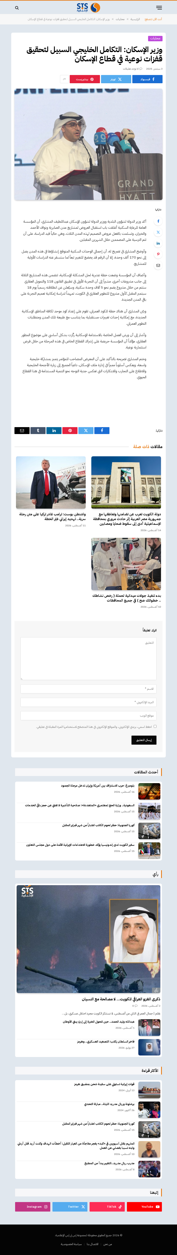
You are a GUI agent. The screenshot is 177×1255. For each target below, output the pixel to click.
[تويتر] (158, 232)
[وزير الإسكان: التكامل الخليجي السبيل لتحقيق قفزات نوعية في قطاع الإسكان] (88, 144)
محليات (155, 38)
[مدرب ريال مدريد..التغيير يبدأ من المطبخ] (149, 1169)
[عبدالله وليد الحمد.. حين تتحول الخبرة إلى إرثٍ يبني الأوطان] (149, 1027)
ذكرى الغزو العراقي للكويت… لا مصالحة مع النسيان (121, 999)
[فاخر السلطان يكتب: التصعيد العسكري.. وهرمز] (149, 1047)
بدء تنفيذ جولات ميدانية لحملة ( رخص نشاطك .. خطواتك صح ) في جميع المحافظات (126, 598)
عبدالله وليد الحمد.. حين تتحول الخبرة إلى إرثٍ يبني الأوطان (98, 1022)
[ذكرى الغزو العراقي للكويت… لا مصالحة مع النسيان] (88, 939)
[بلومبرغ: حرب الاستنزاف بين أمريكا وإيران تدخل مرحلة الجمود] (149, 791)
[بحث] (17, 8)
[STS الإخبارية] (88, 8)
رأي (156, 990)
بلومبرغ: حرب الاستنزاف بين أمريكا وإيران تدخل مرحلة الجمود (97, 786)
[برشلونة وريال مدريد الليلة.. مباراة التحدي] (149, 1110)
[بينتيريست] (158, 254)
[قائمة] (159, 8)
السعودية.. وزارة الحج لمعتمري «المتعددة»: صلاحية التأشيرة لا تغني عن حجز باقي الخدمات (79, 805)
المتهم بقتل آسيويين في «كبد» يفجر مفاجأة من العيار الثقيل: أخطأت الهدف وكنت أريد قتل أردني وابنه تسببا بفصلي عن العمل (75, 1146)
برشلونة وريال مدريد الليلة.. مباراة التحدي (109, 1104)
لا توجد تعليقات (131, 69)
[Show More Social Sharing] (64, 79)
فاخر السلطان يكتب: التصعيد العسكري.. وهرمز (105, 1041)
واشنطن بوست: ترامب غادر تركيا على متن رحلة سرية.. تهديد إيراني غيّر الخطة (52, 517)
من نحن (107, 1244)
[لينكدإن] (158, 243)
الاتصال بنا (92, 1244)
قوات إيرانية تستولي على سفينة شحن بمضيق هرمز (104, 1084)
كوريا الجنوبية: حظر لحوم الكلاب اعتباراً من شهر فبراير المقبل (98, 825)
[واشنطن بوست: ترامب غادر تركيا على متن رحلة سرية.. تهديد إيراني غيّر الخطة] (51, 482)
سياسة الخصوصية (71, 1244)
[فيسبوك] (158, 221)
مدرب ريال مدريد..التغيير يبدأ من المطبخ (109, 1163)
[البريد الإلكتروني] (158, 265)
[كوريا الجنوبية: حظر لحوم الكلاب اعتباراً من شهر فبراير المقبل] (149, 831)
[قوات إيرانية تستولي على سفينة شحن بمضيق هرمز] (149, 1090)
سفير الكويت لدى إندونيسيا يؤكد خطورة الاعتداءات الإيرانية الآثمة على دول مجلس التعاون (80, 845)
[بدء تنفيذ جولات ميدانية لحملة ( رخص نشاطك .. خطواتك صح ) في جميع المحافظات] (126, 564)
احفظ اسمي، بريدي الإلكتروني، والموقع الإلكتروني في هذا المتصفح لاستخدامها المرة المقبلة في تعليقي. (94, 727)
